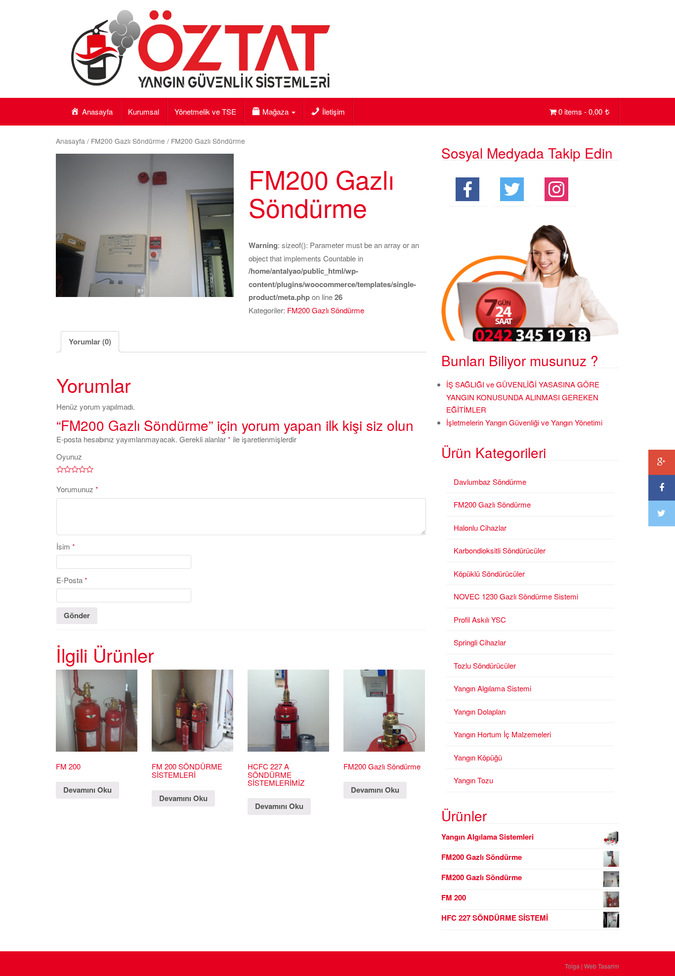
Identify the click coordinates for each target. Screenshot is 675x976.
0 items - (580, 111)
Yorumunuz (77, 489)
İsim (65, 546)
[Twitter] (661, 513)
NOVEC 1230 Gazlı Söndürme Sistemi (516, 596)
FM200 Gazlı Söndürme (128, 141)
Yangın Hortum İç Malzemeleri (502, 734)
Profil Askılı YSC (480, 619)
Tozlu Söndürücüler (485, 665)
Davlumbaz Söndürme (490, 481)
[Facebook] (661, 488)
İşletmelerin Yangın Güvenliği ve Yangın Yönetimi (524, 422)
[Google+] (661, 462)
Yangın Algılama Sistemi (492, 688)
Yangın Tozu (473, 780)
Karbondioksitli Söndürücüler (500, 550)
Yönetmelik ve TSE (205, 111)
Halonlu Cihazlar (480, 527)
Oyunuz (69, 456)
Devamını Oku (87, 789)
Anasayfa (70, 141)
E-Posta (71, 580)
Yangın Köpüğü (478, 757)
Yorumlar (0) (90, 341)
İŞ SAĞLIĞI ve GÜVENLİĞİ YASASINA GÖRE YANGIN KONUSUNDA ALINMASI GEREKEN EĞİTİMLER (522, 397)
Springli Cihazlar (480, 642)
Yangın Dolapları (480, 711)
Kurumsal (143, 111)
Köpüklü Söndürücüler (489, 573)
